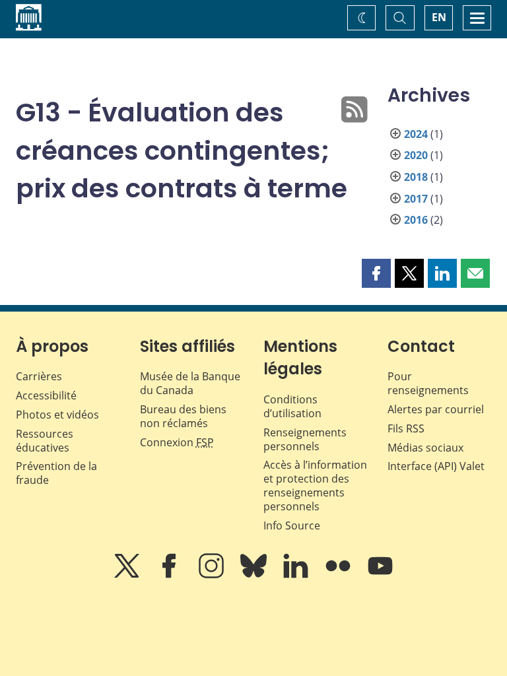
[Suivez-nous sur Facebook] (170, 575)
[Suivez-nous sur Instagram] (212, 575)
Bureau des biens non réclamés (183, 416)
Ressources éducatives (44, 440)
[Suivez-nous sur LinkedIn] (297, 575)
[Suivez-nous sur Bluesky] (255, 575)
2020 (416, 155)
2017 (416, 198)
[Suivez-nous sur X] (128, 575)
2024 (416, 134)
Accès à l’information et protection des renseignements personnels (315, 485)
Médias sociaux (425, 447)
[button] (376, 273)
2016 (416, 220)
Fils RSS (406, 428)
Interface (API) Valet (436, 466)
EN (439, 17)
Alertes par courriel (436, 409)
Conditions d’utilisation (292, 406)
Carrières (39, 376)
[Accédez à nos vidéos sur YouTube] (380, 575)
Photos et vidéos (57, 414)
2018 (416, 177)
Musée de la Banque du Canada (190, 383)
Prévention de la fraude (56, 473)
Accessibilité (46, 395)
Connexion (177, 442)
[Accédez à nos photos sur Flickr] (339, 575)
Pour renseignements (428, 383)
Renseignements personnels (305, 439)
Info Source (291, 525)
